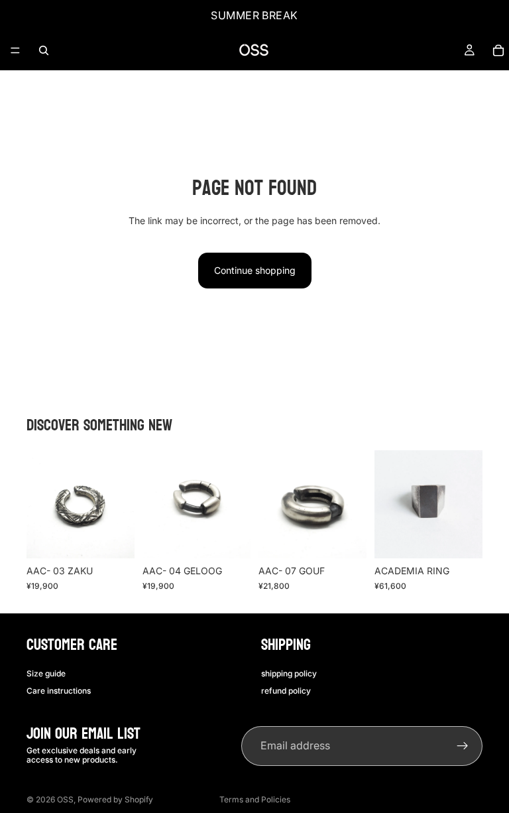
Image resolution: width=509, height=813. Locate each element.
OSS (65, 799)
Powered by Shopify (115, 799)
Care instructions (59, 691)
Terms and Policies (254, 799)
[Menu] (15, 50)
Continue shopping (255, 270)
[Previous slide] (41, 504)
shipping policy (289, 673)
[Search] (43, 50)
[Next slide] (120, 504)
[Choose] (114, 538)
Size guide (46, 673)
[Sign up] (463, 746)
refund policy (286, 691)
